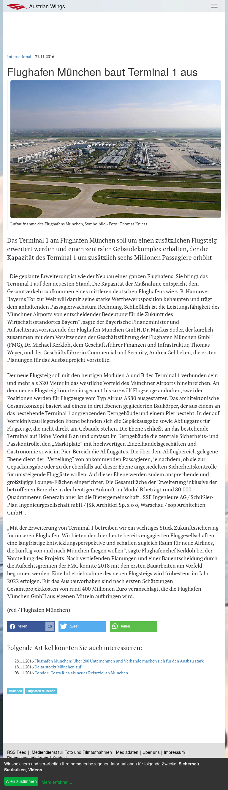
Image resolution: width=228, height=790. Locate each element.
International (19, 56)
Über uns (151, 752)
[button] (31, 626)
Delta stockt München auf (57, 667)
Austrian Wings (46, 6)
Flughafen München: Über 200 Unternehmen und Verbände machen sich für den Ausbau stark (119, 661)
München (15, 691)
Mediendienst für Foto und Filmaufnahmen (72, 752)
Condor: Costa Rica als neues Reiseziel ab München (81, 673)
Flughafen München (40, 691)
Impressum (174, 752)
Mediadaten (127, 752)
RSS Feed (16, 752)
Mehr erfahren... (57, 782)
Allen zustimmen (21, 781)
